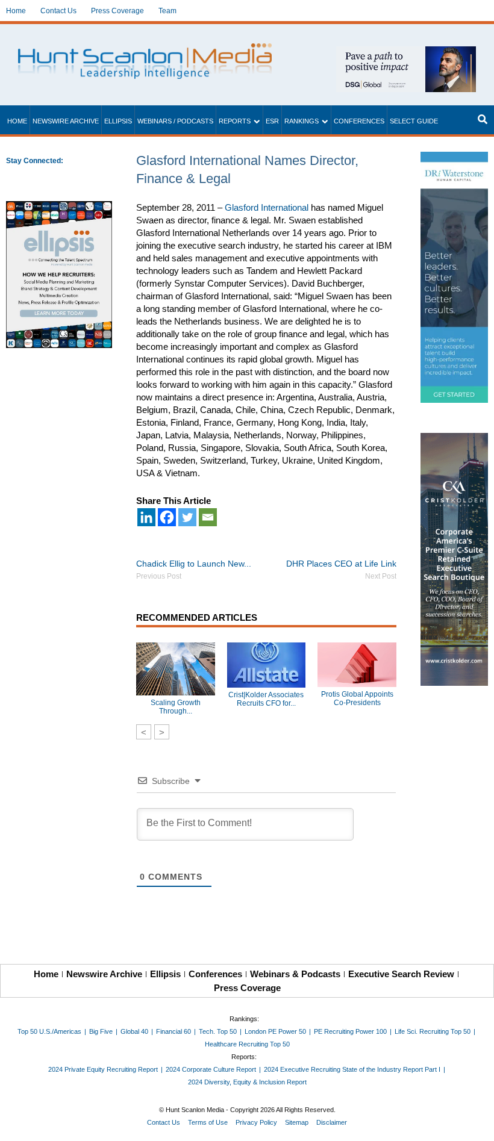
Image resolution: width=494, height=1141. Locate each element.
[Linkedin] (146, 517)
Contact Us (58, 11)
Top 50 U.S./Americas (49, 1031)
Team (167, 11)
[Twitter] (187, 517)
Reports (235, 121)
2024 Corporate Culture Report (211, 1069)
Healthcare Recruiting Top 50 (247, 1044)
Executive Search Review (401, 974)
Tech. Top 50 (218, 1031)
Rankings (301, 121)
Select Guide (414, 121)
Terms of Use (208, 1122)
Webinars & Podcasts (295, 974)
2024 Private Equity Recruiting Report (103, 1069)
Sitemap (296, 1122)
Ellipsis (118, 121)
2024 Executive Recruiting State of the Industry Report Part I (352, 1069)
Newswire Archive (66, 121)
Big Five (101, 1031)
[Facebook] (167, 517)
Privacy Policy (256, 1122)
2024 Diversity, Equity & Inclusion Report (247, 1082)
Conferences (359, 121)
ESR (272, 121)
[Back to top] (476, 1123)
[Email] (208, 517)
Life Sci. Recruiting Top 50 (433, 1031)
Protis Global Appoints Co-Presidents (357, 698)
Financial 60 (173, 1031)
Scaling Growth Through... (176, 706)
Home (16, 11)
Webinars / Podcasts (175, 121)
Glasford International (266, 207)
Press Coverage (117, 11)
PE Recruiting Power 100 (350, 1031)
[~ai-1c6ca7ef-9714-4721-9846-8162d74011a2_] (406, 53)
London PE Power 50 (275, 1031)
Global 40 (134, 1031)
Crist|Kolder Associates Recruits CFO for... (266, 699)
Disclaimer (331, 1122)
